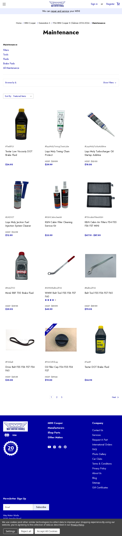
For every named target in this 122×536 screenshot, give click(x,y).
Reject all (26, 531)
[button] (61, 82)
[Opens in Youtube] (49, 447)
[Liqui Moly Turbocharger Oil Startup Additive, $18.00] (100, 124)
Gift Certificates (100, 487)
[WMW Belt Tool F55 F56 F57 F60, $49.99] (60, 265)
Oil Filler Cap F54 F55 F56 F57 (59, 368)
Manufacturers (56, 428)
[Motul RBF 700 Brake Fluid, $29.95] (21, 265)
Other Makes (55, 437)
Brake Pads (9, 63)
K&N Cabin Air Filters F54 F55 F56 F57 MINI (100, 223)
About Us (96, 473)
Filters (6, 50)
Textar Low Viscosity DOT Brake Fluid (18, 153)
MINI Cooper (55, 423)
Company (97, 423)
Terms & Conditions (102, 463)
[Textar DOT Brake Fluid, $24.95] (100, 339)
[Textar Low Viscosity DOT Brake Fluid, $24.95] (21, 124)
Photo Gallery (99, 454)
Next (114, 397)
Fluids (6, 59)
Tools (5, 54)
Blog (94, 478)
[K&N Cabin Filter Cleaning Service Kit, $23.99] (60, 195)
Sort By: (8, 96)
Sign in (94, 4)
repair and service (60, 11)
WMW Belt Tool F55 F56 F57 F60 (60, 294)
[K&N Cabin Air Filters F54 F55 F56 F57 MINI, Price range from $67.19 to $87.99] (100, 195)
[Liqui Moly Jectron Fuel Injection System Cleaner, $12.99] (21, 195)
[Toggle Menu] (4, 4)
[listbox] (23, 96)
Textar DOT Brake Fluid (97, 367)
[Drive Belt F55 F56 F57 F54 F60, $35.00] (21, 339)
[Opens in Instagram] (54, 447)
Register (110, 4)
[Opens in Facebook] (59, 447)
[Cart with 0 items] (118, 3)
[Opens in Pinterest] (65, 447)
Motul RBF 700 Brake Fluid (19, 293)
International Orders (102, 444)
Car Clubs (97, 459)
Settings (10, 531)
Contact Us (97, 430)
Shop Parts (54, 432)
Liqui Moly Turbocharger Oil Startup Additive (99, 153)
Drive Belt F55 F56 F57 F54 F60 (20, 368)
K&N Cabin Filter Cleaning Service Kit (58, 223)
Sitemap (96, 483)
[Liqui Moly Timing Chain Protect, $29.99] (60, 124)
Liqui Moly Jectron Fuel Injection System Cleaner (18, 223)
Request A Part (100, 440)
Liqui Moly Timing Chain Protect (57, 153)
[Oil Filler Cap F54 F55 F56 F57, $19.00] (60, 339)
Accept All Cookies (47, 531)
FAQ (94, 449)
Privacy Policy (99, 468)
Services (96, 435)
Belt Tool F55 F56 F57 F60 (99, 293)
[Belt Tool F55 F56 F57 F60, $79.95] (100, 265)
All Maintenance (11, 68)
